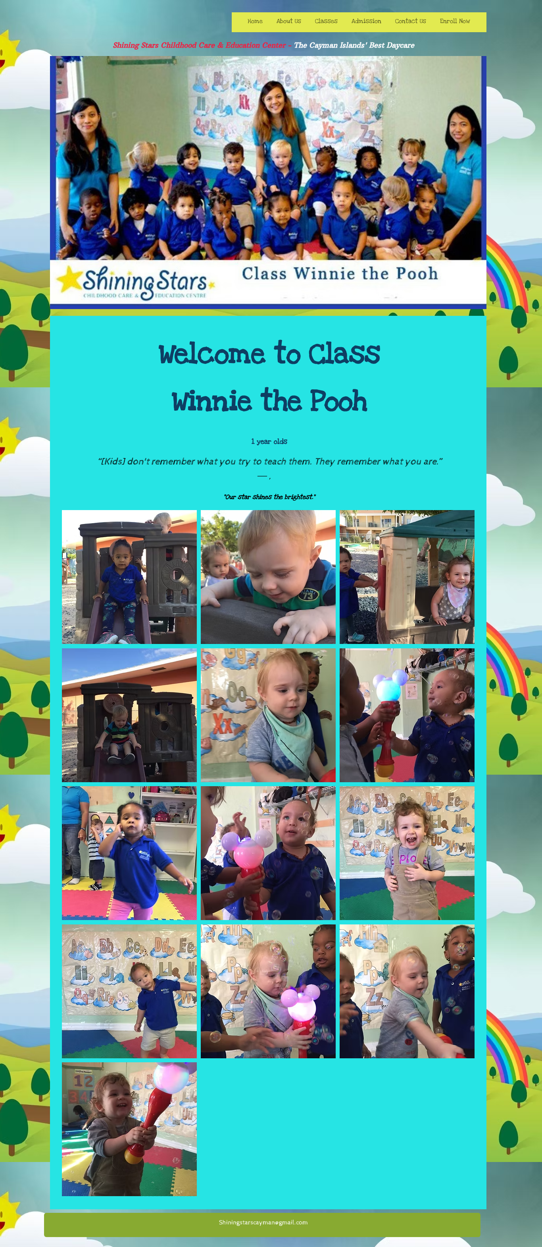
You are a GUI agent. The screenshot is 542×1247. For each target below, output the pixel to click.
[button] (129, 577)
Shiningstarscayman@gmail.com (263, 1222)
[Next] (475, 182)
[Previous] (61, 182)
